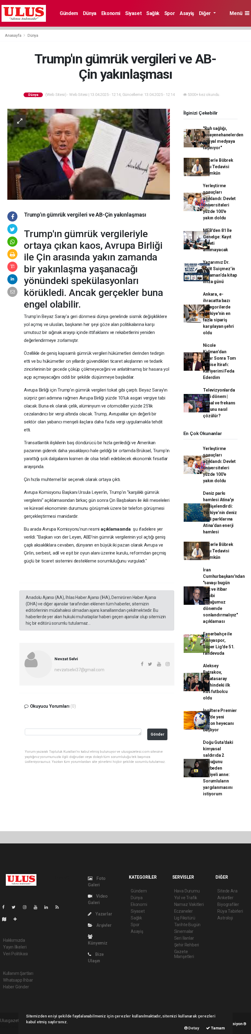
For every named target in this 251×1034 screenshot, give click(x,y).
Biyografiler (228, 904)
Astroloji (225, 917)
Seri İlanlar (184, 938)
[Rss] (59, 907)
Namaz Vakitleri (189, 904)
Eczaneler (183, 911)
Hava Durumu (187, 890)
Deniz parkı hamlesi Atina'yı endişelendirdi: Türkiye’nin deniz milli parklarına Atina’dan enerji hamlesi (220, 512)
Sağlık (152, 13)
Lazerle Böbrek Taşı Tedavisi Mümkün (218, 167)
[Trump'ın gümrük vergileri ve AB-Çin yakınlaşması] (88, 153)
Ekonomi (110, 13)
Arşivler (103, 925)
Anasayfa (13, 35)
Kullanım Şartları (18, 973)
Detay (193, 1028)
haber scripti (11, 1027)
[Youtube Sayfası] (38, 907)
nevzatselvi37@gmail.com (79, 669)
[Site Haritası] (6, 919)
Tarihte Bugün (187, 924)
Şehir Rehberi (186, 944)
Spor (169, 13)
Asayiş (187, 13)
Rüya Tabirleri (230, 911)
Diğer (205, 13)
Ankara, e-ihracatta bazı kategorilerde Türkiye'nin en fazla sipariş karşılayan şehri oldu (218, 313)
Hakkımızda (14, 940)
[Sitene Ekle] (17, 919)
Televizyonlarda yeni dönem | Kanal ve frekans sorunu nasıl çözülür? (219, 403)
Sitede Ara (227, 890)
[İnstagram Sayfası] (27, 907)
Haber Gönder (16, 986)
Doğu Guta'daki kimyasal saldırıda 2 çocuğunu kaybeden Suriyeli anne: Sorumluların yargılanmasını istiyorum (218, 768)
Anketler (225, 897)
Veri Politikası (15, 953)
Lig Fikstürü (184, 917)
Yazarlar (103, 913)
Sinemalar (183, 931)
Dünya (89, 13)
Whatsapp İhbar (18, 980)
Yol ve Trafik (185, 897)
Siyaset (133, 13)
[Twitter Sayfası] (16, 907)
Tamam (217, 1028)
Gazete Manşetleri (184, 954)
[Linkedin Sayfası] (48, 907)
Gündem (69, 13)
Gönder (157, 734)
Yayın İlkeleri (14, 947)
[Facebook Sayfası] (5, 907)
